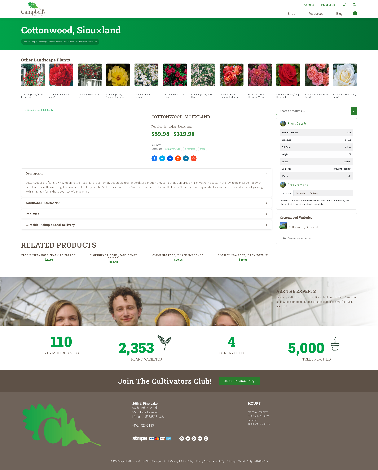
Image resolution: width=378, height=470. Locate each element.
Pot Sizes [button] (32, 214)
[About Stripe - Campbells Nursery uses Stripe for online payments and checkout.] (151, 442)
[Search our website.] (352, 4)
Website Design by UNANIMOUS (253, 461)
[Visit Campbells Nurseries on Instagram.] (206, 438)
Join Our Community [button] (239, 381)
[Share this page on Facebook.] (154, 158)
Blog (339, 13)
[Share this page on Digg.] (170, 158)
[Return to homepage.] (75, 425)
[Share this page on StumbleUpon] (194, 158)
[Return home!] (33, 14)
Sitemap (231, 461)
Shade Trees (68, 41)
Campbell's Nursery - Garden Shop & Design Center (142, 461)
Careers (309, 5)
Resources (315, 13)
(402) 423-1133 (143, 425)
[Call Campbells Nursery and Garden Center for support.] (342, 4)
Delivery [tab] (314, 193)
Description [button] (34, 173)
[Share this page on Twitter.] (162, 158)
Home (26, 41)
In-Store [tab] (286, 193)
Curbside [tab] (300, 193)
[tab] (146, 173)
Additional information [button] (43, 203)
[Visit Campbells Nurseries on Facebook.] (181, 438)
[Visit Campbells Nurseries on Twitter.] (187, 438)
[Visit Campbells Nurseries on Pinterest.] (194, 438)
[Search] (354, 111)
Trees (58, 41)
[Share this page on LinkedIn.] (186, 158)
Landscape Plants (46, 41)
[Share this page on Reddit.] (178, 158)
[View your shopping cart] (350, 11)
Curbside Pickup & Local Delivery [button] (50, 225)
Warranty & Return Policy (181, 461)
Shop (291, 13)
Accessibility (218, 461)
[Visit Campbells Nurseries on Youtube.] (200, 438)
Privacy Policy (203, 461)
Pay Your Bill (328, 5)
